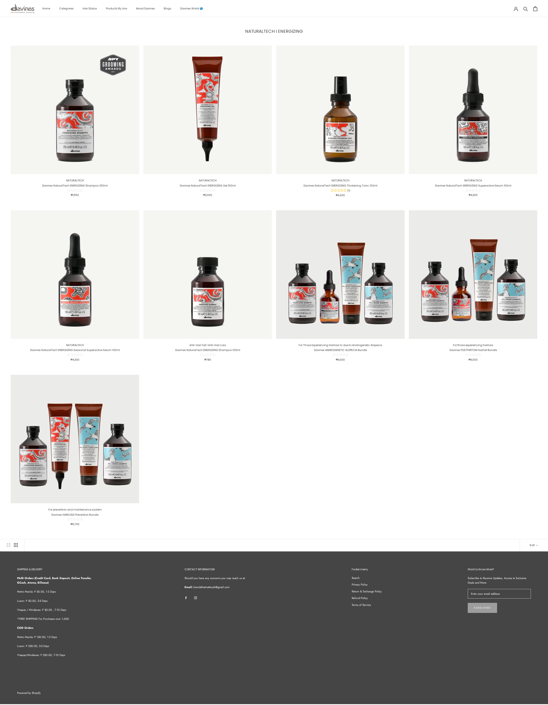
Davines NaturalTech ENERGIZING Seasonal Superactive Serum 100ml (75, 350)
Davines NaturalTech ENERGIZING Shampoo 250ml (75, 185)
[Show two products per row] (8, 545)
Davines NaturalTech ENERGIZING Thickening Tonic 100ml (340, 185)
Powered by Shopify (29, 693)
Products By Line (116, 8)
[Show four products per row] (16, 545)
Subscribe (482, 607)
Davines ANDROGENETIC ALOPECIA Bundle (340, 350)
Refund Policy (360, 598)
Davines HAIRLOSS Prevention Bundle (74, 515)
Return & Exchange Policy (367, 591)
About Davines (145, 8)
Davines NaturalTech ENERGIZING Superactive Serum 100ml (473, 185)
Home (46, 8)
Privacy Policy (360, 585)
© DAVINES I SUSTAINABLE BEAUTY (35, 687)
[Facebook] (186, 597)
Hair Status (90, 8)
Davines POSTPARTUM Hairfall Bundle (473, 350)
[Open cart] (535, 8)
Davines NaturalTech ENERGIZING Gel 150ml (208, 185)
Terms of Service (361, 605)
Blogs (167, 8)
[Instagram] (195, 597)
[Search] (525, 8)
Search (356, 578)
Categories (66, 8)
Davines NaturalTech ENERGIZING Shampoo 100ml (207, 350)
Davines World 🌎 (191, 8)
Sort (532, 545)
